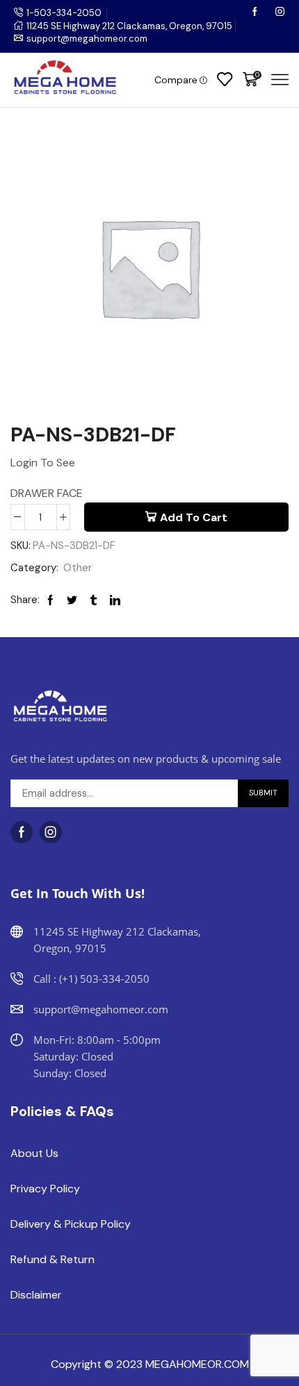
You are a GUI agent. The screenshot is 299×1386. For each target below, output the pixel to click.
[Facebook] (255, 13)
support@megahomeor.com (86, 38)
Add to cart (193, 517)
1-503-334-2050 (64, 13)
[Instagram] (279, 13)
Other (77, 568)
